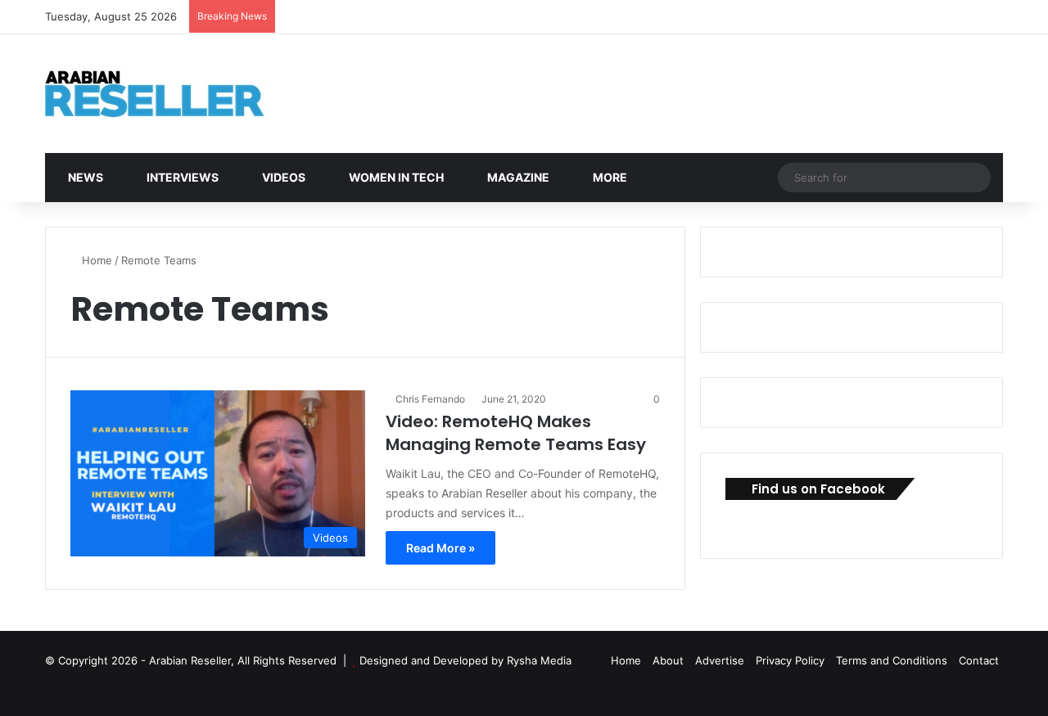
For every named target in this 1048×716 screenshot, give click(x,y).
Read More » (440, 548)
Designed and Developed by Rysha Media (465, 660)
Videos (282, 177)
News (84, 177)
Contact (979, 660)
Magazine (517, 177)
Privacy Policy (790, 660)
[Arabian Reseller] (168, 93)
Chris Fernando (430, 399)
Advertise (719, 660)
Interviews (181, 177)
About (668, 660)
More (608, 177)
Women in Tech (395, 177)
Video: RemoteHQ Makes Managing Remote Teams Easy (516, 433)
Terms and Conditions (891, 660)
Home (95, 260)
